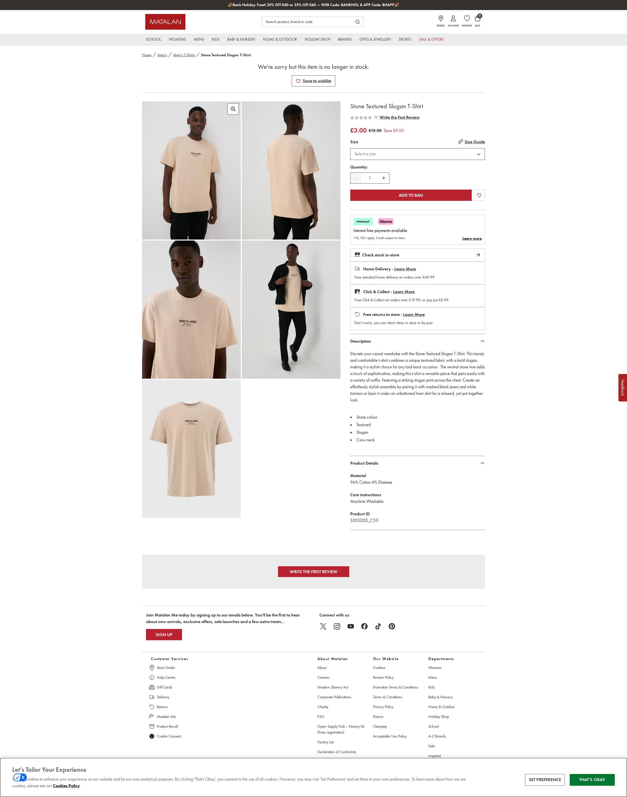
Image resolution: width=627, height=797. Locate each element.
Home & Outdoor (441, 706)
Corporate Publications (334, 697)
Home (146, 55)
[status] (369, 178)
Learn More (405, 269)
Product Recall (167, 726)
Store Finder (166, 667)
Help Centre (166, 677)
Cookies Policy (66, 785)
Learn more (472, 238)
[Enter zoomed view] (233, 109)
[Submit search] (357, 22)
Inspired (434, 755)
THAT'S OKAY (592, 779)
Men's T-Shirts (184, 55)
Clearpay (380, 726)
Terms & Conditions (387, 697)
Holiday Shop (438, 716)
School (433, 726)
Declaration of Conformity (336, 751)
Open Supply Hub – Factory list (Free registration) (340, 729)
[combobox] (417, 154)
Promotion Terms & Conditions (395, 687)
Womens (435, 667)
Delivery (163, 697)
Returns (162, 706)
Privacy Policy (383, 706)
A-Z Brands (437, 736)
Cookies (379, 667)
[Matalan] (165, 22)
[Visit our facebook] (364, 626)
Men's (162, 55)
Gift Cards (164, 687)
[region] (313, 777)
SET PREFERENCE (545, 779)
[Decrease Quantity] (355, 178)
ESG (320, 716)
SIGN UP (164, 634)
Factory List (325, 742)
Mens (432, 677)
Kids (431, 687)
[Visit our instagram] (337, 626)
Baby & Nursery (440, 697)
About (321, 667)
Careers (323, 677)
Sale (431, 746)
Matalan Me (166, 716)
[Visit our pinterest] (392, 626)
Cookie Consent (169, 736)
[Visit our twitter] (323, 626)
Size (354, 142)
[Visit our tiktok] (378, 626)
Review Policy (383, 677)
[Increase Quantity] (383, 178)
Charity (322, 706)
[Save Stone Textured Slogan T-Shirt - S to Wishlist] (298, 81)
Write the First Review (400, 117)
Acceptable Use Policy (390, 736)
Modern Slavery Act (332, 687)
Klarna (378, 716)
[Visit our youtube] (351, 626)
